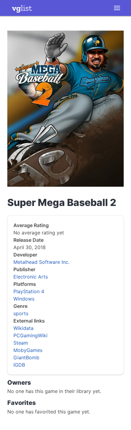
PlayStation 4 (28, 291)
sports (20, 313)
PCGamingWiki (30, 335)
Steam (20, 343)
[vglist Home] (22, 8)
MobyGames (27, 350)
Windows (23, 299)
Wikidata (23, 328)
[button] (117, 8)
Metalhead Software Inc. (41, 262)
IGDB (19, 365)
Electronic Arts (30, 277)
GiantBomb (26, 357)
